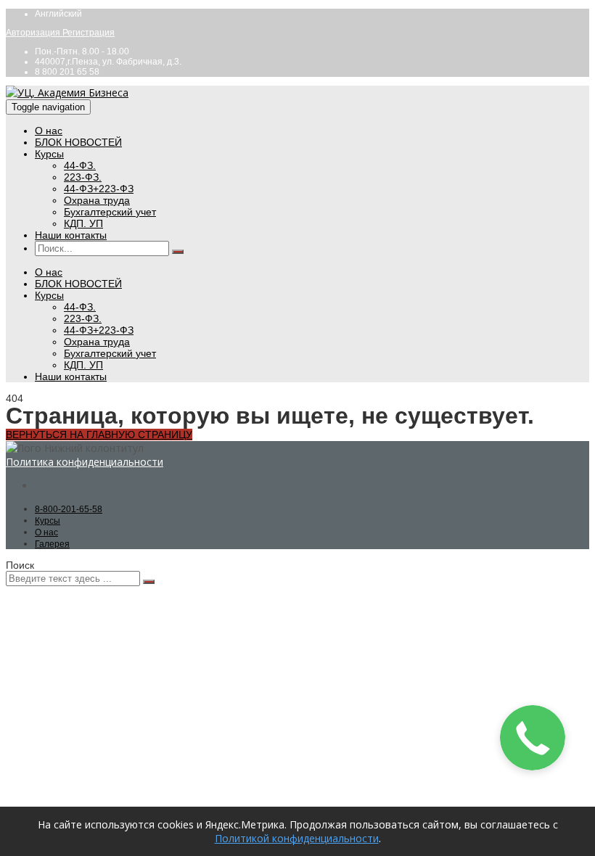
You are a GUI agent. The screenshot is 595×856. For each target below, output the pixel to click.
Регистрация (88, 33)
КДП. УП (83, 223)
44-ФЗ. (80, 165)
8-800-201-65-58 (68, 509)
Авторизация (34, 33)
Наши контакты (71, 235)
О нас (48, 130)
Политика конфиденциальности (84, 462)
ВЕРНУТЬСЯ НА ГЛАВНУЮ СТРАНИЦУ (99, 434)
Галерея (52, 544)
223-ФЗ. (83, 177)
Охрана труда (97, 200)
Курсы (49, 154)
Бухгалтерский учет (110, 212)
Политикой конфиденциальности (297, 838)
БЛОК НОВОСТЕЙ (78, 142)
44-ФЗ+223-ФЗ (99, 188)
